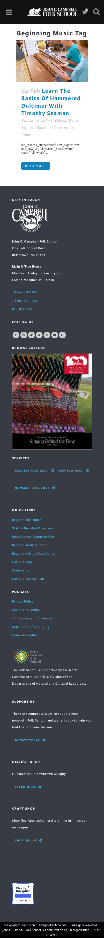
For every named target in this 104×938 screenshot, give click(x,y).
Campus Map (22, 562)
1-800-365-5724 (24, 301)
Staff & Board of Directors (32, 528)
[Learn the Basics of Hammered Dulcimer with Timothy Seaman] (52, 60)
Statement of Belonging (30, 627)
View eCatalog (71, 470)
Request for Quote (26, 520)
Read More (35, 166)
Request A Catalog (32, 470)
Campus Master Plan (28, 579)
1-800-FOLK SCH (25, 292)
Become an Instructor (29, 545)
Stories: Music (33, 127)
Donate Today (27, 740)
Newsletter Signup (32, 488)
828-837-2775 (22, 309)
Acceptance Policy (26, 610)
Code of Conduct (25, 635)
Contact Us (21, 570)
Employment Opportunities (33, 537)
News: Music (68, 120)
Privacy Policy (22, 601)
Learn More (25, 787)
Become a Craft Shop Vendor (34, 554)
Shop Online (26, 840)
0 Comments (62, 127)
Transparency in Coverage (32, 618)
